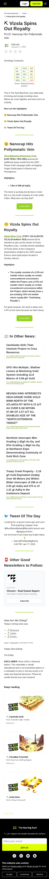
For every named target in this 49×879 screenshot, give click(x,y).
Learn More (24, 206)
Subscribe (36, 3)
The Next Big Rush (11, 13)
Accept (9, 874)
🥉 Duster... (12, 636)
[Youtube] (28, 856)
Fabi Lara (15, 44)
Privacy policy (16, 866)
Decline (39, 874)
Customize (24, 874)
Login (24, 3)
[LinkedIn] (21, 856)
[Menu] (45, 3)
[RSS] (35, 856)
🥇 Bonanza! (13, 630)
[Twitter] (14, 856)
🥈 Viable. (12, 633)
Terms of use (32, 866)
